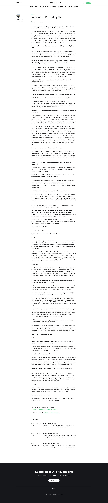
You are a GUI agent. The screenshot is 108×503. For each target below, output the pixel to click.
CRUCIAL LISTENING (44, 6)
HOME (31, 6)
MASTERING (53, 6)
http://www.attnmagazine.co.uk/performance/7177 (45, 409)
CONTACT (76, 6)
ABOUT (70, 6)
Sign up (54, 488)
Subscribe (88, 2)
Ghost (62, 494)
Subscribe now (54, 480)
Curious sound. (19, 2)
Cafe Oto (33, 14)
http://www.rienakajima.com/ (52, 412)
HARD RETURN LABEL (62, 6)
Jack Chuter (19, 19)
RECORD (36, 6)
